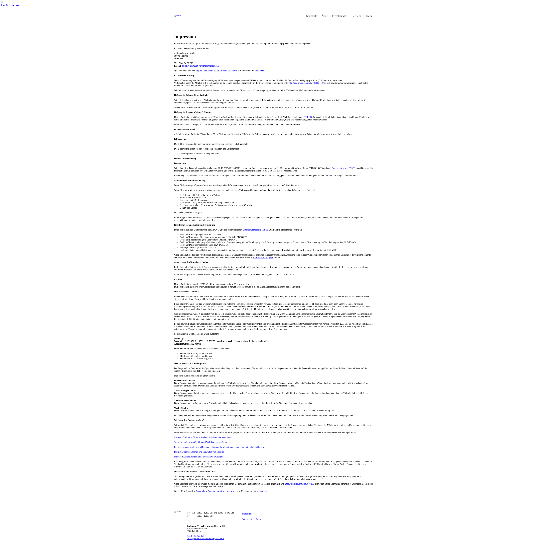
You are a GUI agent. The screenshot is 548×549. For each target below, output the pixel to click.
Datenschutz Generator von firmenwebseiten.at (217, 491)
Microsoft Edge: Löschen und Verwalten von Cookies (198, 456)
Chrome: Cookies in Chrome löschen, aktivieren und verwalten (202, 437)
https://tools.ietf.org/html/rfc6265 (299, 484)
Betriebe (356, 15)
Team (368, 15)
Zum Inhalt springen (10, 5)
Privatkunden (339, 15)
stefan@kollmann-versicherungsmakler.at (200, 66)
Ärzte (324, 15)
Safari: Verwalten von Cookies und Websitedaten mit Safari (200, 442)
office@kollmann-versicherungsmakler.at (205, 538)
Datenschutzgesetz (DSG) (343, 168)
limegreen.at (260, 70)
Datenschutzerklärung (251, 519)
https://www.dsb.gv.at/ (263, 257)
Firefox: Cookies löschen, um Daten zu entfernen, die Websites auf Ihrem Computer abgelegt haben (219, 447)
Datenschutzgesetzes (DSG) (255, 230)
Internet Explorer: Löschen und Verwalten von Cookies (199, 452)
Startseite (311, 15)
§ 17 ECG (307, 117)
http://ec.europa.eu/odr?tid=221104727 (306, 83)
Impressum (246, 514)
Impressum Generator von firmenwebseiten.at (216, 70)
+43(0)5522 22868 (195, 536)
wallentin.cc (261, 491)
